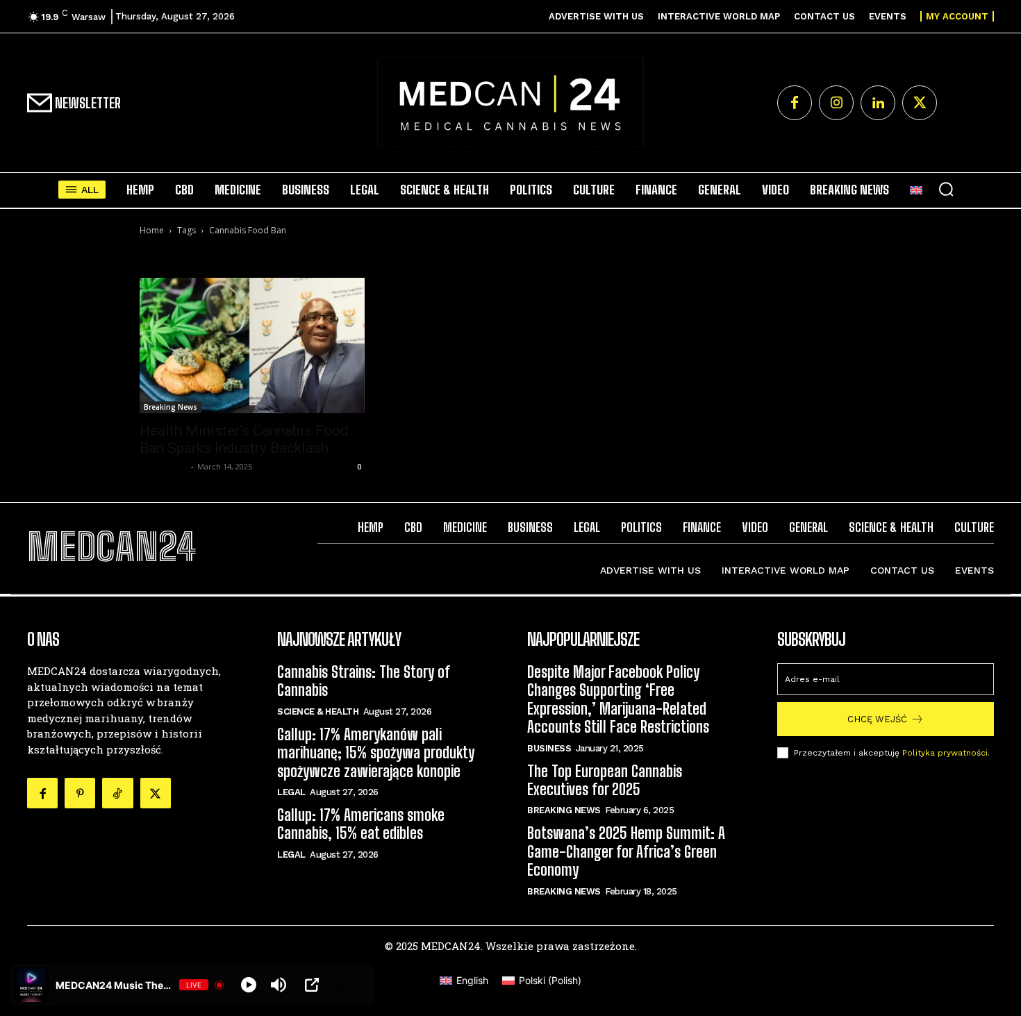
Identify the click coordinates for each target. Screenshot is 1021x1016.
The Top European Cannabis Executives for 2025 (604, 780)
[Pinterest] (80, 793)
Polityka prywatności (945, 753)
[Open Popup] (312, 984)
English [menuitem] (472, 980)
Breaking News (170, 407)
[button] (946, 189)
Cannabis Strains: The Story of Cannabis (363, 681)
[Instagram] (836, 102)
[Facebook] (794, 102)
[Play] (248, 984)
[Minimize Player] (341, 984)
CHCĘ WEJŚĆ (877, 719)
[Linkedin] (878, 102)
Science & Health (317, 711)
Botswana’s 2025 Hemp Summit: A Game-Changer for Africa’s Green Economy (626, 851)
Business (549, 748)
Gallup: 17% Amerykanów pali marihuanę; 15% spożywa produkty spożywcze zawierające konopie (375, 753)
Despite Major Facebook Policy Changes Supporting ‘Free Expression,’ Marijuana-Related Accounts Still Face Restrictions (618, 699)
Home (152, 230)
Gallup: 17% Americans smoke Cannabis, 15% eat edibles (361, 824)
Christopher (164, 466)
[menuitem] (916, 189)
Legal (291, 792)
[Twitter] (919, 102)
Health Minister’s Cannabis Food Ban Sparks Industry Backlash (244, 439)
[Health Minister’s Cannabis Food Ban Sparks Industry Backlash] (252, 345)
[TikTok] (117, 793)
